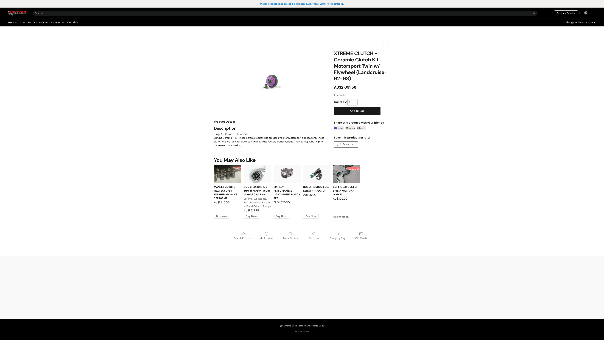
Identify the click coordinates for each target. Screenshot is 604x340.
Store (11, 22)
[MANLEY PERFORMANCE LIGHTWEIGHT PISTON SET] (287, 174)
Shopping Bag (337, 238)
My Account (267, 238)
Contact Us (41, 22)
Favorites (314, 238)
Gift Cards (361, 238)
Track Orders (290, 238)
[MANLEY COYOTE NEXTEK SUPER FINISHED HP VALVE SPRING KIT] (227, 174)
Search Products (243, 238)
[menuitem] (383, 44)
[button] (17, 13)
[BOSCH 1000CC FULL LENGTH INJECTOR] (316, 174)
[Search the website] (534, 13)
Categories (57, 22)
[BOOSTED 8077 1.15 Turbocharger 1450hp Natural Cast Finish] (257, 174)
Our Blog (72, 22)
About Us (25, 22)
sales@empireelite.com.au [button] (580, 22)
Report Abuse (302, 331)
